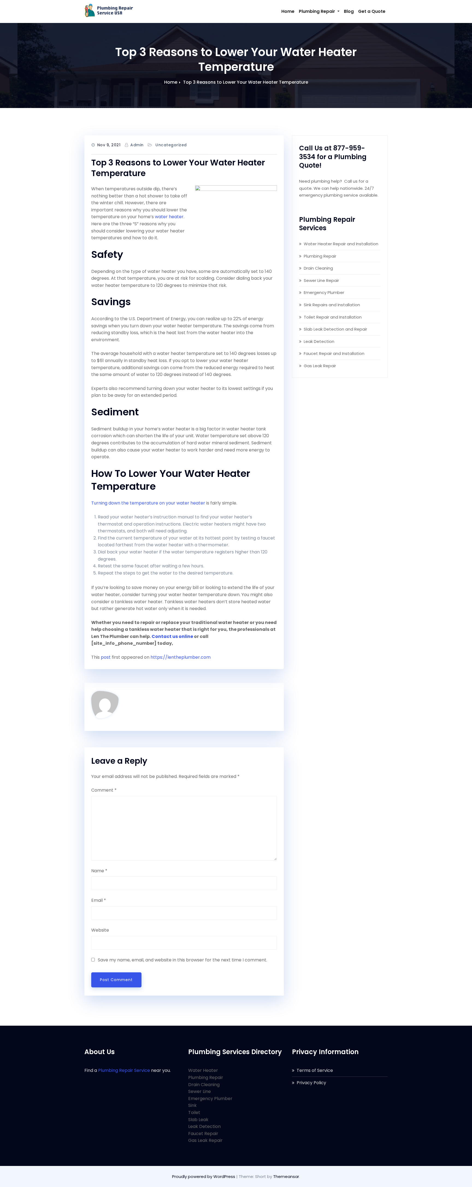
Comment (104, 790)
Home (287, 11)
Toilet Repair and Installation (333, 317)
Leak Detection (319, 341)
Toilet (194, 1112)
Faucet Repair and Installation (334, 353)
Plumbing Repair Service (124, 1070)
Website (100, 930)
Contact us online (172, 636)
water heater (169, 217)
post (106, 657)
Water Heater (203, 1070)
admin (137, 145)
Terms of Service (315, 1070)
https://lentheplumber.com (181, 657)
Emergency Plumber (324, 292)
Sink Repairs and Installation (332, 305)
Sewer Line (199, 1091)
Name (99, 871)
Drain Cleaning (318, 268)
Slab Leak (198, 1119)
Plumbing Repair (317, 11)
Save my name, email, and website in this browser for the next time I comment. (182, 960)
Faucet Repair (203, 1133)
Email (98, 900)
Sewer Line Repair (321, 280)
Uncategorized (171, 145)
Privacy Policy (311, 1083)
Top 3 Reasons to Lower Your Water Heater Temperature (245, 82)
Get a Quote (371, 11)
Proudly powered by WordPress (204, 1176)
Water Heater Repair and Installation (341, 244)
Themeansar (286, 1176)
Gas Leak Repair (320, 366)
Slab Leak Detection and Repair (335, 329)
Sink (192, 1105)
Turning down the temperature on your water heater (148, 503)
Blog (349, 11)
